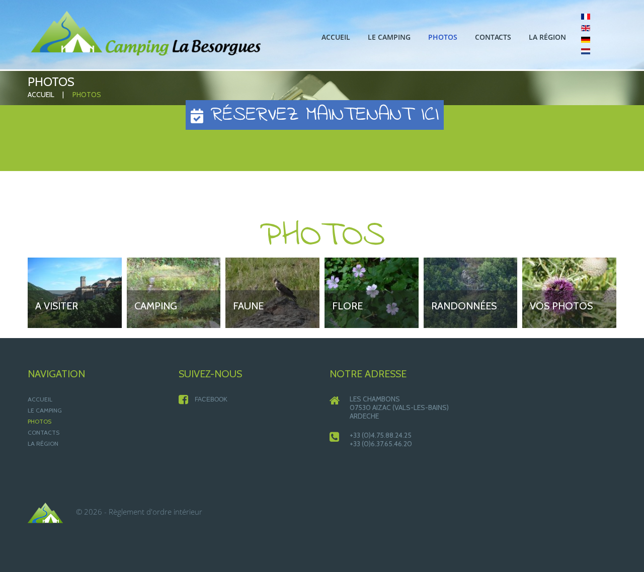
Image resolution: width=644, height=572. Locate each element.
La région (43, 443)
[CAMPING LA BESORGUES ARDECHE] (146, 33)
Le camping (45, 410)
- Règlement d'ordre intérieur (153, 512)
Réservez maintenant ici (321, 115)
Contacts (43, 432)
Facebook (211, 399)
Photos (39, 421)
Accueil (41, 94)
